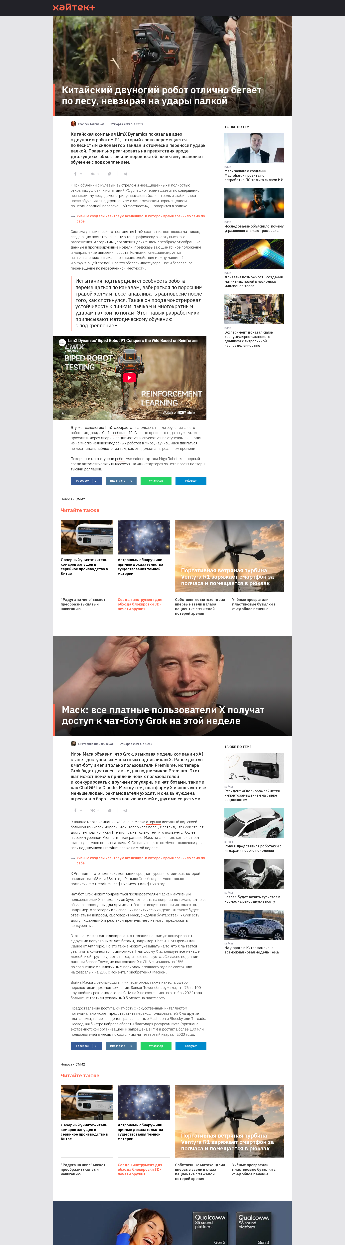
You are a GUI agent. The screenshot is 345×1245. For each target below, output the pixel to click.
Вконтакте (121, 480)
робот (120, 458)
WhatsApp (156, 480)
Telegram (191, 480)
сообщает (119, 432)
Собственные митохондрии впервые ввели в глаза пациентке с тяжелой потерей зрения (200, 606)
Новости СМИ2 (73, 499)
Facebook (86, 480)
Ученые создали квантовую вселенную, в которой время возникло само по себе (141, 219)
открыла (153, 821)
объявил (103, 754)
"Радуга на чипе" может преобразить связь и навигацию (83, 604)
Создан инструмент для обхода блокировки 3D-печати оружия (140, 604)
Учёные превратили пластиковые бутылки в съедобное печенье (254, 604)
